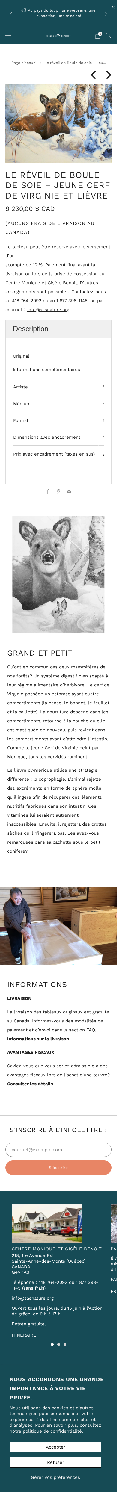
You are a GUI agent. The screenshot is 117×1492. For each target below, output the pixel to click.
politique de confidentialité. (53, 1431)
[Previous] (11, 13)
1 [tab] (52, 1344)
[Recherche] (109, 35)
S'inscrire (58, 1168)
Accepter (55, 1447)
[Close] (113, 7)
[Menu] (8, 36)
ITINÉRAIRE (24, 1335)
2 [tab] (58, 1344)
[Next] (106, 13)
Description (30, 329)
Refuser (55, 1462)
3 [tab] (65, 1344)
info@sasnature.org (48, 309)
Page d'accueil (24, 62)
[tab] (58, 329)
